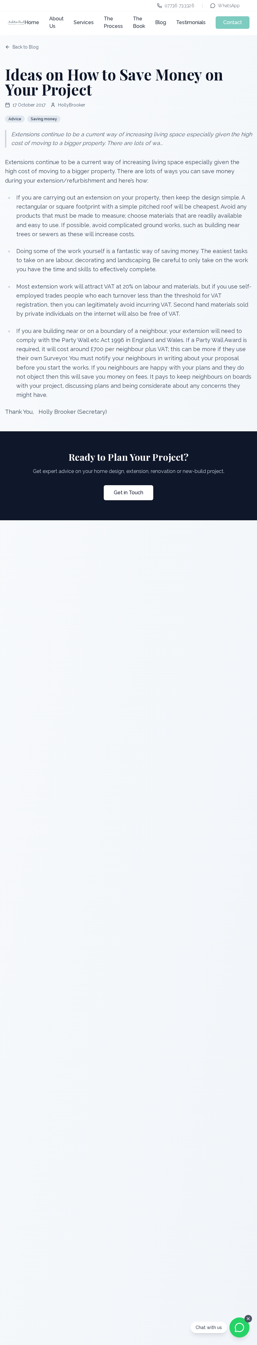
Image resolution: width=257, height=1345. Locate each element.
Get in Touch (128, 493)
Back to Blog (26, 46)
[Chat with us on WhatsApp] (239, 1327)
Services (84, 22)
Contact (232, 22)
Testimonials (191, 22)
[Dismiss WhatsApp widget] (248, 1318)
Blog (160, 22)
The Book (139, 22)
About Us (56, 22)
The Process (113, 22)
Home (31, 22)
